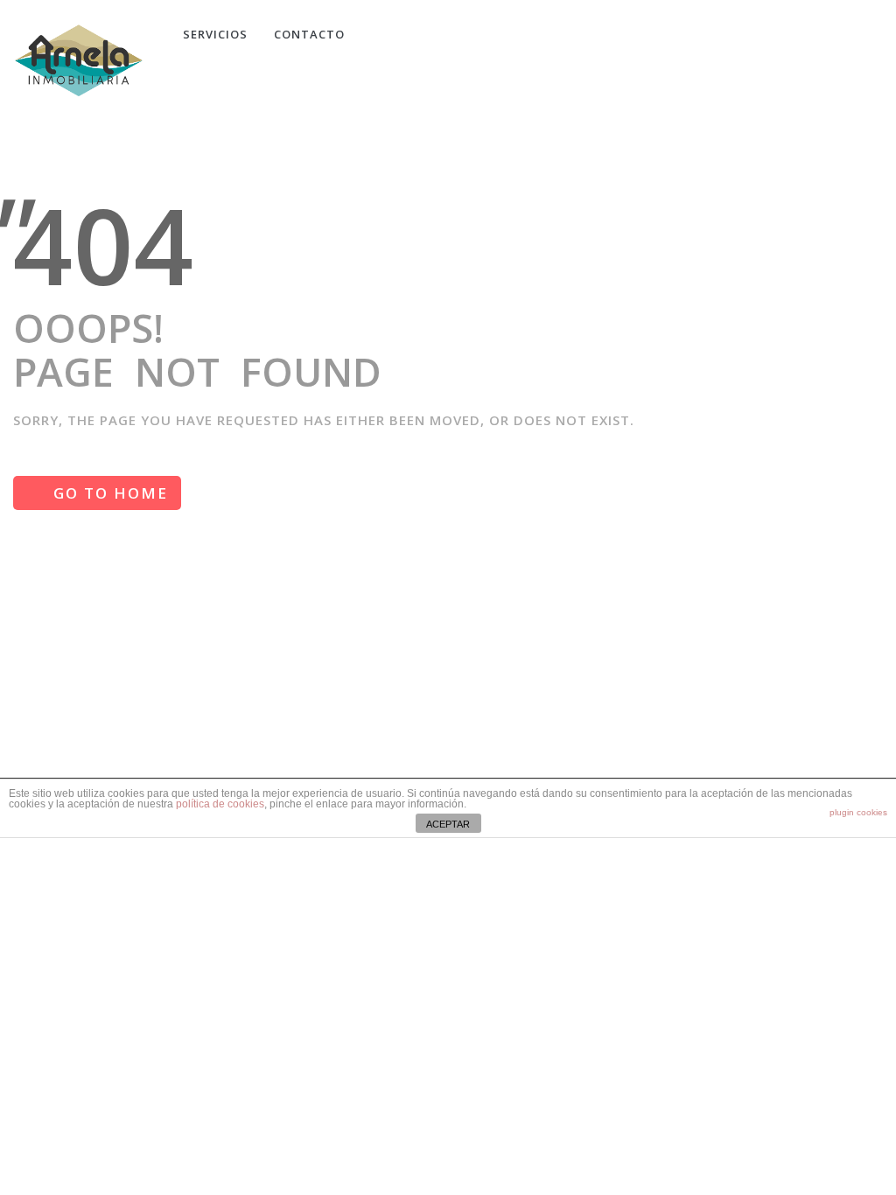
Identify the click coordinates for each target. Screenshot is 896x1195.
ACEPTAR (448, 824)
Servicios (215, 34)
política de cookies (220, 804)
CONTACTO (309, 34)
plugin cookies (858, 812)
